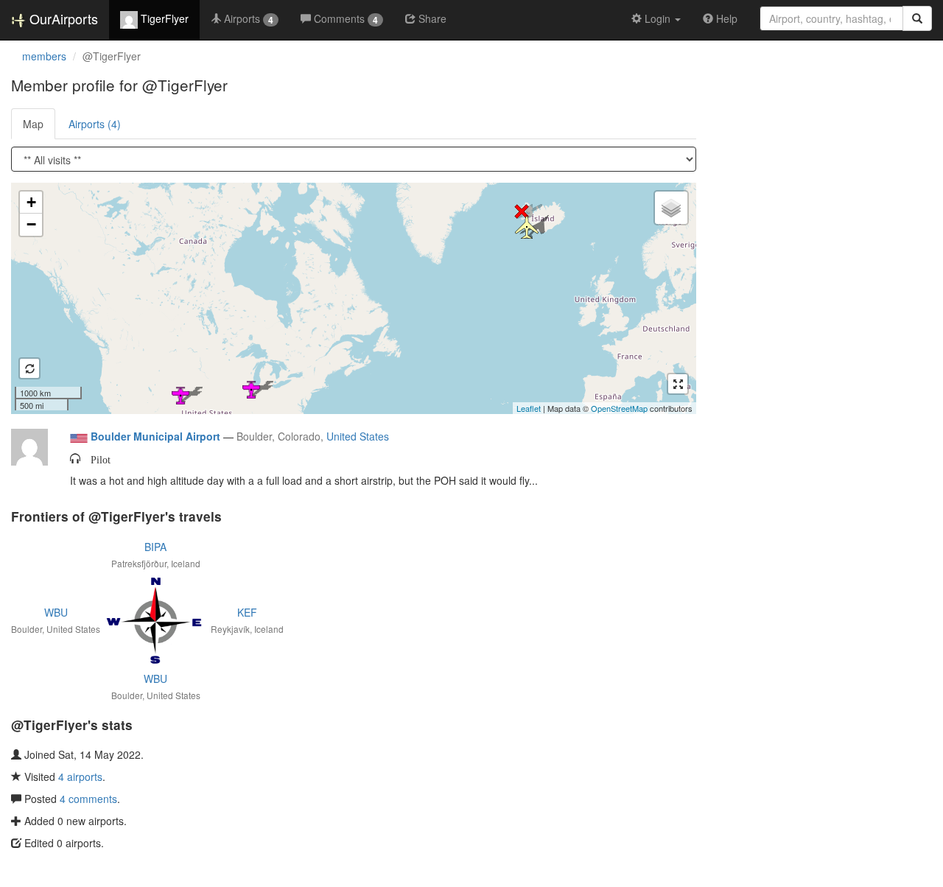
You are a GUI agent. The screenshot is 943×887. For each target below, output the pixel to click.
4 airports (80, 776)
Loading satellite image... (352, 298)
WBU (56, 612)
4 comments (88, 798)
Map (33, 123)
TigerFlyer (163, 18)
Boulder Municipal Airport (155, 436)
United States (357, 436)
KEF (247, 612)
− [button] (31, 224)
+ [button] (31, 202)
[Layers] (671, 208)
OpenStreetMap (619, 408)
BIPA (155, 546)
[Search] (917, 18)
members (44, 56)
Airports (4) (95, 123)
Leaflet (528, 408)
